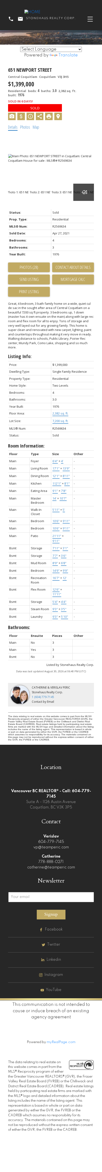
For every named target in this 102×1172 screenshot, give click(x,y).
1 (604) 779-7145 (43, 697)
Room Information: (26, 446)
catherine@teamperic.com (51, 867)
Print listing (29, 291)
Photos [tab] (25, 127)
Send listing (29, 279)
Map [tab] (36, 127)
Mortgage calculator (73, 279)
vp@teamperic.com (51, 847)
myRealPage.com (61, 1042)
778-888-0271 (51, 862)
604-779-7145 (51, 842)
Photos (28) (29, 267)
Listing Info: (20, 356)
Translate (68, 55)
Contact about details (73, 267)
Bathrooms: (19, 627)
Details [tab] (13, 127)
